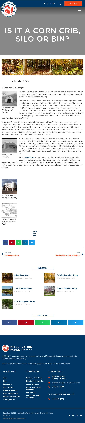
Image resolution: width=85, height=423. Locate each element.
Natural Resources (32, 384)
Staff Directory (31, 392)
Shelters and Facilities (11, 396)
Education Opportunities (35, 381)
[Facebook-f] (44, 3)
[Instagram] (47, 3)
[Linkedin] (50, 3)
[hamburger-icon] (79, 11)
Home (5, 378)
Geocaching (7, 384)
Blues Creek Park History (23, 288)
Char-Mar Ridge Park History (24, 301)
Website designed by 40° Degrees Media (14, 418)
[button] (60, 4)
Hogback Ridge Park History (67, 288)
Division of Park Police (34, 378)
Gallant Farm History (21, 275)
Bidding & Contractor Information (33, 388)
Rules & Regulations (10, 393)
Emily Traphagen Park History (67, 275)
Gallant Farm (29, 157)
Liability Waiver (9, 399)
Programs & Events (10, 390)
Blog (4, 381)
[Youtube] (53, 3)
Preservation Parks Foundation (33, 396)
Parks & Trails (8, 387)
